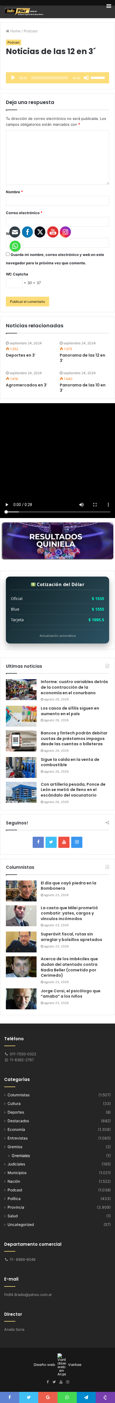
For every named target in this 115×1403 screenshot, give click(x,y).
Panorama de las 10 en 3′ (83, 387)
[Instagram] (76, 842)
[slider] (98, 77)
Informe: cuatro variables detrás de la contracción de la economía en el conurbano (74, 687)
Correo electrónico (24, 213)
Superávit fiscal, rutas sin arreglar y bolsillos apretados (71, 936)
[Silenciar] (86, 78)
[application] (57, 77)
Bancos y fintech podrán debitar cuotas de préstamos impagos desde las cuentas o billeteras (74, 738)
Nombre (14, 192)
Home (15, 31)
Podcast (31, 31)
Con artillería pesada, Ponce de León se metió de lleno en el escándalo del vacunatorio (73, 790)
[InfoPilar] (23, 11)
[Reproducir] (13, 78)
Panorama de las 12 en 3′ (82, 357)
